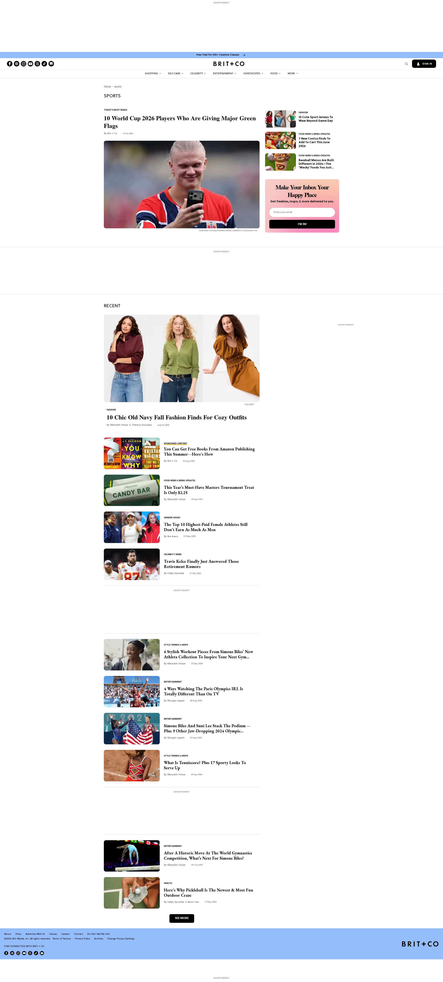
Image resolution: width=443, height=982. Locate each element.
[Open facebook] (9, 63)
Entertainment (223, 73)
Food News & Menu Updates (314, 134)
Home (107, 86)
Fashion (303, 112)
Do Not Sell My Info (98, 934)
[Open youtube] (30, 63)
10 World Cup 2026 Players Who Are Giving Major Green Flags (180, 121)
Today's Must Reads (115, 110)
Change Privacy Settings (120, 939)
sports (117, 86)
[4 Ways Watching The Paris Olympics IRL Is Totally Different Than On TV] (132, 691)
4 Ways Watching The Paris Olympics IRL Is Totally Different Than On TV (203, 691)
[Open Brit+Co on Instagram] (18, 953)
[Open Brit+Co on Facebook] (6, 953)
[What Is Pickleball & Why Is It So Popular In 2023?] (132, 893)
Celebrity (196, 73)
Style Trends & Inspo (176, 645)
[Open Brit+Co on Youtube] (24, 953)
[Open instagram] (23, 63)
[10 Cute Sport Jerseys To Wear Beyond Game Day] (280, 119)
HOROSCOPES (251, 73)
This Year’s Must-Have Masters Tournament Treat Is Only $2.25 (209, 490)
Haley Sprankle (175, 573)
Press (18, 934)
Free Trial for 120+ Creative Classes (217, 55)
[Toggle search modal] (406, 63)
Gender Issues (172, 518)
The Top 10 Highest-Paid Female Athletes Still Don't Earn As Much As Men (205, 527)
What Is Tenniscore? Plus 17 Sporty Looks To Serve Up (205, 765)
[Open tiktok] (44, 63)
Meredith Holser (119, 425)
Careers (65, 934)
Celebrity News (173, 554)
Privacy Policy (82, 939)
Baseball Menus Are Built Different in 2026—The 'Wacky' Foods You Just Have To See (316, 164)
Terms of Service (61, 939)
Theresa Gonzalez (142, 425)
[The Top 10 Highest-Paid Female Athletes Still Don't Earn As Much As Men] (132, 527)
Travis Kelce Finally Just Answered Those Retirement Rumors (201, 564)
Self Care (174, 73)
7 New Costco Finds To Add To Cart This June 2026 (314, 142)
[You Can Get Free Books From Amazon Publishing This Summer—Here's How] (132, 453)
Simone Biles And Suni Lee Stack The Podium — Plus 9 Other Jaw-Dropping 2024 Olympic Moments (207, 728)
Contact (78, 934)
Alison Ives (193, 902)
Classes (53, 934)
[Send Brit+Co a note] (51, 63)
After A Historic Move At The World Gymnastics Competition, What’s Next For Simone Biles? (208, 855)
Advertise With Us (35, 934)
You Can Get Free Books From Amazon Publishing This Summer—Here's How (209, 451)
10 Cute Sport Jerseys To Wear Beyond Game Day (316, 119)
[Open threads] (37, 63)
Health (168, 883)
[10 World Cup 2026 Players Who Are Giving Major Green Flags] (182, 184)
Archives (98, 939)
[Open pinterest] (16, 63)
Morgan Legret (175, 700)
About (7, 934)
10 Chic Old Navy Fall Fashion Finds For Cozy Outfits (177, 417)
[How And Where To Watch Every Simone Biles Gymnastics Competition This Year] (132, 856)
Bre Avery (172, 536)
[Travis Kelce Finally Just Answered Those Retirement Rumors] (132, 564)
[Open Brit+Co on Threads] (30, 953)
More (291, 73)
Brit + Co (112, 133)
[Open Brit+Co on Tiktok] (36, 953)
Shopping (151, 73)
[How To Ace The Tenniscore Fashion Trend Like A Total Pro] (132, 765)
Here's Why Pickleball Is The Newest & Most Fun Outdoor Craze (208, 892)
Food (274, 73)
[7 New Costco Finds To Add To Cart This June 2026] (280, 140)
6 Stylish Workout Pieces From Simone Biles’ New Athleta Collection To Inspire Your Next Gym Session (208, 654)
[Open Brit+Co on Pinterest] (12, 953)
